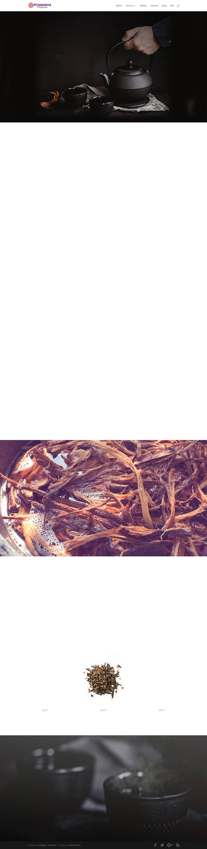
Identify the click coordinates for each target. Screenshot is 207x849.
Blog (164, 6)
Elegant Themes (47, 845)
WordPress (75, 845)
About (119, 6)
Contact (154, 6)
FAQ (172, 6)
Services (129, 6)
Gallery (143, 6)
